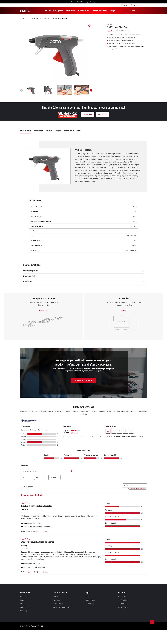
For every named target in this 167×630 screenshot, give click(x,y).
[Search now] (129, 10)
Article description (25, 131)
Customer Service (69, 131)
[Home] (29, 18)
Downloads (49, 131)
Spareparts (58, 131)
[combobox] (138, 10)
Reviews (78, 131)
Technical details (38, 131)
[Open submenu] (64, 10)
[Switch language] (26, 6)
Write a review (125, 31)
